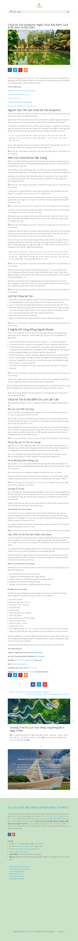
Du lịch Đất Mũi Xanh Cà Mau (24, 672)
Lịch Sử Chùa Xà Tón (15, 98)
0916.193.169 (19, 660)
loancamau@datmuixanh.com (19, 852)
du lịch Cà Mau (46, 816)
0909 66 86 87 (30, 846)
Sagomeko (61, 931)
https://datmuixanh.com (20, 664)
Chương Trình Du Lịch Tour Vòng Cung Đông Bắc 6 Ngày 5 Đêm (37, 729)
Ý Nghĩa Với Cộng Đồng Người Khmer (20, 102)
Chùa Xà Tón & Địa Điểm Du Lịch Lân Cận (22, 106)
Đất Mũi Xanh (29, 931)
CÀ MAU (41, 656)
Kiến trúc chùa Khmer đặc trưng (18, 94)
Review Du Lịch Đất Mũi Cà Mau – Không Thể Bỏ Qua (39, 760)
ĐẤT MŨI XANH (37, 652)
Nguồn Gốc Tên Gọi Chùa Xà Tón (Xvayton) (22, 91)
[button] (72, 720)
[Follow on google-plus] (13, 834)
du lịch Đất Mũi (58, 816)
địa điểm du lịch (30, 403)
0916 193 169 (19, 846)
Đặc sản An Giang (31, 629)
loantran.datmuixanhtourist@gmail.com (27, 849)
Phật (57, 216)
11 (47, 785)
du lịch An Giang (21, 464)
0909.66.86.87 (29, 660)
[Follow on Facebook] (9, 834)
